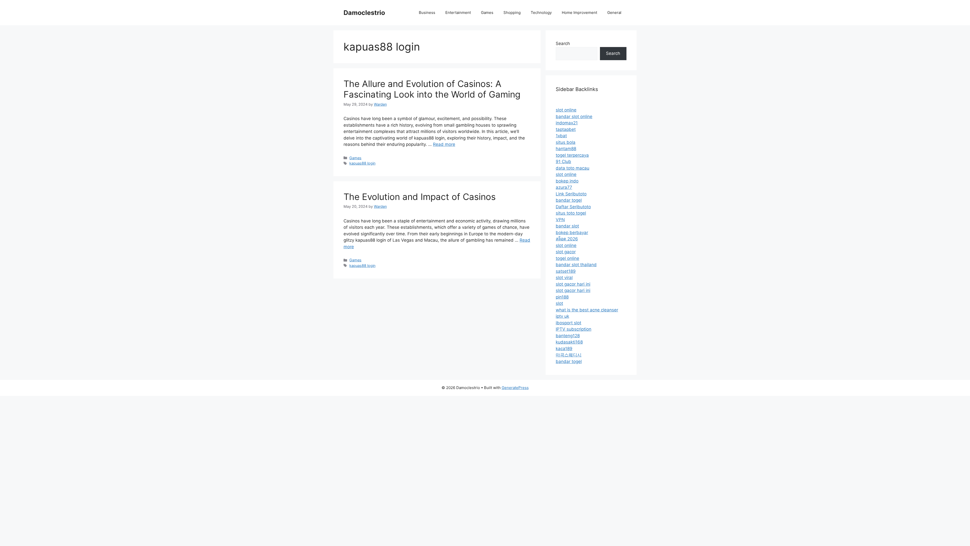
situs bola (565, 142)
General (614, 12)
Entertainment (458, 12)
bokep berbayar (572, 232)
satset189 (566, 271)
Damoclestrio (364, 12)
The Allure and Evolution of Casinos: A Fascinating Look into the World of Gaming (432, 89)
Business (427, 12)
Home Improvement (579, 12)
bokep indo (567, 181)
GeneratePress (515, 387)
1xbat (561, 135)
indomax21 (567, 122)
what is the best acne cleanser (587, 309)
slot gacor (566, 251)
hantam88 (566, 148)
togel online (567, 258)
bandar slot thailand (576, 264)
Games (487, 12)
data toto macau (572, 168)
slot (559, 303)
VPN (560, 219)
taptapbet (566, 129)
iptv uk (562, 316)
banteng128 (568, 335)
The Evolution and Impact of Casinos (420, 196)
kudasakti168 (569, 342)
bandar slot (567, 226)
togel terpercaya (572, 155)
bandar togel (569, 200)
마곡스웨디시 (568, 354)
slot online (566, 109)
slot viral (564, 277)
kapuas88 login (362, 163)
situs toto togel (571, 213)
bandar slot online (574, 116)
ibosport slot (568, 322)
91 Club (563, 161)
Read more (444, 144)
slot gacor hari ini (573, 284)
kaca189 (564, 348)
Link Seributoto (571, 193)
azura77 (564, 187)
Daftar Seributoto (573, 206)
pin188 (562, 297)
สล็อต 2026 (567, 238)
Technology (541, 12)
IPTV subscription (573, 329)
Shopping (512, 12)
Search (563, 43)
